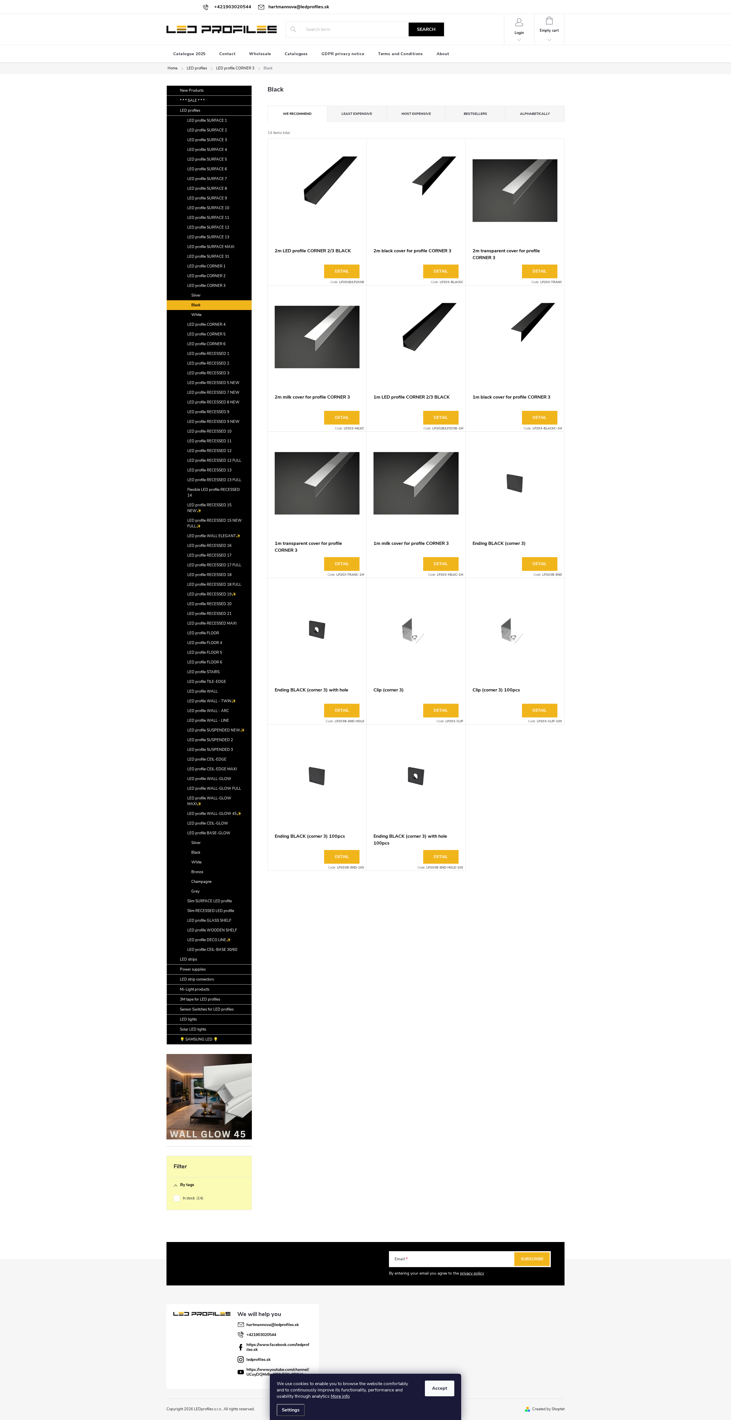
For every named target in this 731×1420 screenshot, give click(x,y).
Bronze (197, 872)
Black (195, 305)
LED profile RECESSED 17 (209, 555)
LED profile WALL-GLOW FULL (214, 788)
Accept (439, 1388)
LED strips (188, 959)
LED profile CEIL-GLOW (207, 823)
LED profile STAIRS (203, 672)
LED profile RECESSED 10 (209, 431)
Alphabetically (535, 113)
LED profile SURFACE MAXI (210, 246)
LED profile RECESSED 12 (209, 450)
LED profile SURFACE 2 (207, 130)
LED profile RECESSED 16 (209, 545)
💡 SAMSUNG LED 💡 (199, 1039)
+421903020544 (261, 1334)
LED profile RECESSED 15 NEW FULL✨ (214, 523)
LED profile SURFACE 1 (207, 120)
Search (426, 29)
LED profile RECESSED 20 (209, 604)
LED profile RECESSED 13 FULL (214, 480)
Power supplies (193, 969)
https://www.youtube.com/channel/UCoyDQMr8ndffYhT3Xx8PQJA (277, 1372)
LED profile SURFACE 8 (207, 188)
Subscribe (532, 1259)
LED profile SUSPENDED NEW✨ (216, 730)
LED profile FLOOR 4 (204, 642)
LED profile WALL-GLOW (209, 778)
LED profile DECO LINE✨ (209, 940)
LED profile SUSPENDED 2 (210, 740)
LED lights (188, 1019)
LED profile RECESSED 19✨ (211, 594)
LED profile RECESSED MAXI (211, 623)
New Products (192, 90)
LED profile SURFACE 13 (208, 237)
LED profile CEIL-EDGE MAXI (212, 769)
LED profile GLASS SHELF (209, 920)
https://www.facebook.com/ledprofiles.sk (277, 1347)
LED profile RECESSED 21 (209, 613)
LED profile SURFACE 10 (208, 208)
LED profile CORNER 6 (206, 344)
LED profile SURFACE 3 (207, 140)
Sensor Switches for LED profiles (207, 1009)
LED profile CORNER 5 (206, 334)
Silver (196, 295)
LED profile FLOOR (203, 633)
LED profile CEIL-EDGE (206, 759)
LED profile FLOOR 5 (204, 652)
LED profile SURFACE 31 (208, 256)
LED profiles (190, 110)
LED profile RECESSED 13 (209, 470)
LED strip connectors (197, 979)
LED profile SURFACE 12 (208, 227)
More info (340, 1396)
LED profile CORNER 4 (206, 324)
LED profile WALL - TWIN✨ (211, 701)
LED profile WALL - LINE (208, 720)
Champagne (201, 881)
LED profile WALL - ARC (208, 710)
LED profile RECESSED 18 (209, 574)
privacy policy (472, 1273)
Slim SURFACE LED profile (209, 901)
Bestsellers (475, 113)
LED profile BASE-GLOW (208, 833)
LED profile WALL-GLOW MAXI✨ (209, 801)
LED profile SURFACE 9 (207, 198)
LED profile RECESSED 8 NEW (213, 402)
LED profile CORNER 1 (206, 266)
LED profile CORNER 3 (206, 285)
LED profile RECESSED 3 (208, 373)
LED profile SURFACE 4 (207, 149)
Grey (195, 891)
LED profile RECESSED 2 (208, 363)
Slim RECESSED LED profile (210, 910)
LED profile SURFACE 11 (208, 217)
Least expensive (357, 113)
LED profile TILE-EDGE (206, 681)
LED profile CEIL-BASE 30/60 (212, 949)
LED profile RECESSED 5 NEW (213, 382)
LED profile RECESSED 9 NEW (213, 421)
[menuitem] (189, 54)
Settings (291, 1410)
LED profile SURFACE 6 (207, 169)
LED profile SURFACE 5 (207, 159)
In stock (192, 1198)
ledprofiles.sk (258, 1359)
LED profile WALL (202, 691)
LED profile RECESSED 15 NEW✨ (209, 508)
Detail (342, 271)
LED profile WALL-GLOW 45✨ (214, 813)
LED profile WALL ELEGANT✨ (213, 536)
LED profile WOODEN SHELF (212, 930)
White (196, 314)
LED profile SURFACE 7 (207, 178)
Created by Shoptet (548, 1409)
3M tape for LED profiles (200, 999)
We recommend (297, 113)
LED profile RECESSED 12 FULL (214, 460)
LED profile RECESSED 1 (208, 353)
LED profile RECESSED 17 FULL (214, 565)
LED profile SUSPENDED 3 (210, 749)
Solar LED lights (193, 1029)
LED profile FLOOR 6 (204, 662)
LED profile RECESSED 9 (208, 412)
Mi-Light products (194, 989)
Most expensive (416, 113)
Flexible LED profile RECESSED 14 (213, 492)
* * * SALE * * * (192, 100)
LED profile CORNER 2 (206, 276)
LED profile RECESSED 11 (209, 441)
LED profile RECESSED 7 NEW (213, 392)
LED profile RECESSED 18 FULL (214, 584)
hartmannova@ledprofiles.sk (272, 1324)
